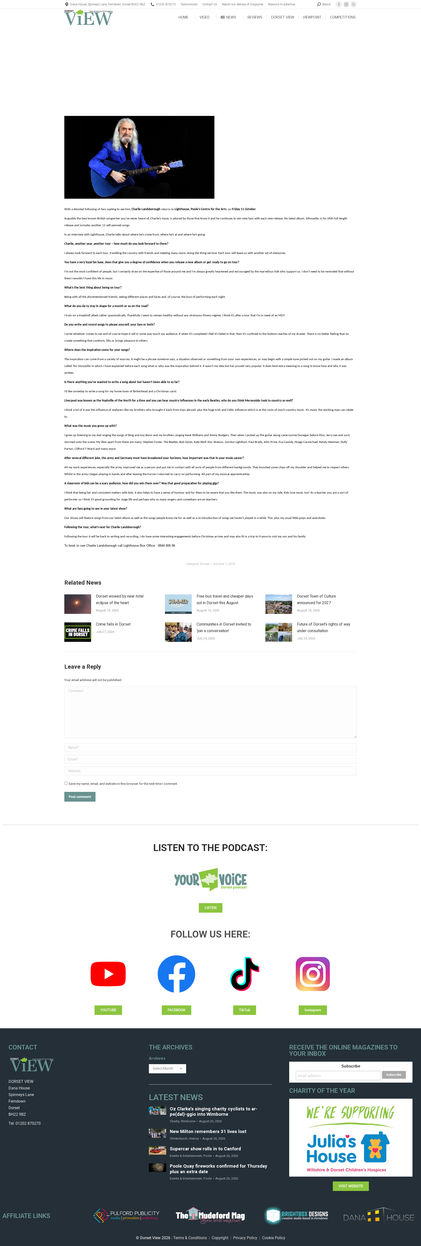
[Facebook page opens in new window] (339, 4)
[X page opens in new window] (353, 4)
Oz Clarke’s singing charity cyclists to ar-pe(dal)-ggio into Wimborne (213, 1111)
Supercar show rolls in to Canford (205, 1149)
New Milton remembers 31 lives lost (208, 1131)
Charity (174, 1121)
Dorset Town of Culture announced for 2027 (316, 599)
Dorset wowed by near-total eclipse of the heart (120, 599)
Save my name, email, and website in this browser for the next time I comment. (123, 783)
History (194, 1138)
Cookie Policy (273, 1238)
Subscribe (350, 1066)
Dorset (204, 564)
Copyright (220, 1238)
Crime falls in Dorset (113, 624)
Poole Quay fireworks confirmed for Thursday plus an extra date (218, 1169)
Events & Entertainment (186, 1155)
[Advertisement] (210, 62)
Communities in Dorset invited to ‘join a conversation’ (224, 627)
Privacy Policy (245, 1238)
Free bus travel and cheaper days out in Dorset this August (225, 599)
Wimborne (188, 1121)
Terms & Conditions (190, 1238)
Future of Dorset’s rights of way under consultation (323, 627)
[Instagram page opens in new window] (346, 4)
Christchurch (178, 1138)
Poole (207, 1155)
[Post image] (77, 604)
